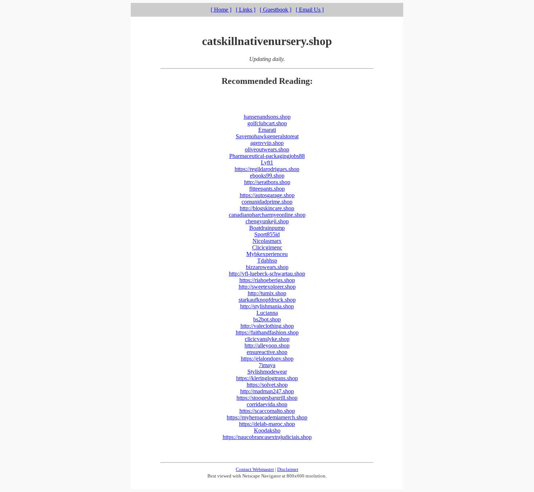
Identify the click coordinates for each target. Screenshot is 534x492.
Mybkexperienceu (267, 254)
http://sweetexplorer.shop (267, 287)
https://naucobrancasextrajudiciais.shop (267, 437)
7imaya (267, 365)
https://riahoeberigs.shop (267, 280)
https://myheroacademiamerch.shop (267, 417)
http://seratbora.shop (267, 182)
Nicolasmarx (267, 241)
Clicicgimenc (267, 247)
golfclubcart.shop (267, 123)
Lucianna (267, 313)
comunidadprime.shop (267, 202)
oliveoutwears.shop (267, 149)
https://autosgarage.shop (267, 195)
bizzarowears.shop (267, 267)
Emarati (267, 130)
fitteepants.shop (267, 189)
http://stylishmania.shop (267, 306)
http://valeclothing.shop (267, 326)
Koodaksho (267, 430)
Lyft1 (267, 162)
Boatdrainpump (267, 228)
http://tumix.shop (267, 293)
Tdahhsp (267, 260)
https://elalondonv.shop (267, 358)
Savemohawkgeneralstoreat (267, 136)
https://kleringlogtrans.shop (267, 378)
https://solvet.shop (267, 385)
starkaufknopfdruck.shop (267, 300)
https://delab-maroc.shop (267, 424)
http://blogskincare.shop (267, 208)
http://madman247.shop (267, 391)
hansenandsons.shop (267, 117)
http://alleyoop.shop (267, 345)
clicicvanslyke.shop (267, 339)
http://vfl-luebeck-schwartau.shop (267, 274)
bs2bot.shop (267, 319)
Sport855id (267, 234)
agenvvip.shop (267, 143)
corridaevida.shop (267, 404)
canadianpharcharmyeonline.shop (267, 215)
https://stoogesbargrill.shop (267, 398)
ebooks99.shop (267, 175)
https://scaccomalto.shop (267, 411)
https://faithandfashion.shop (267, 332)
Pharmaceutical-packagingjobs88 (267, 156)
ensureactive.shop (267, 352)
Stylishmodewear (267, 372)
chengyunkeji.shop (267, 221)
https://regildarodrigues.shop (267, 169)
